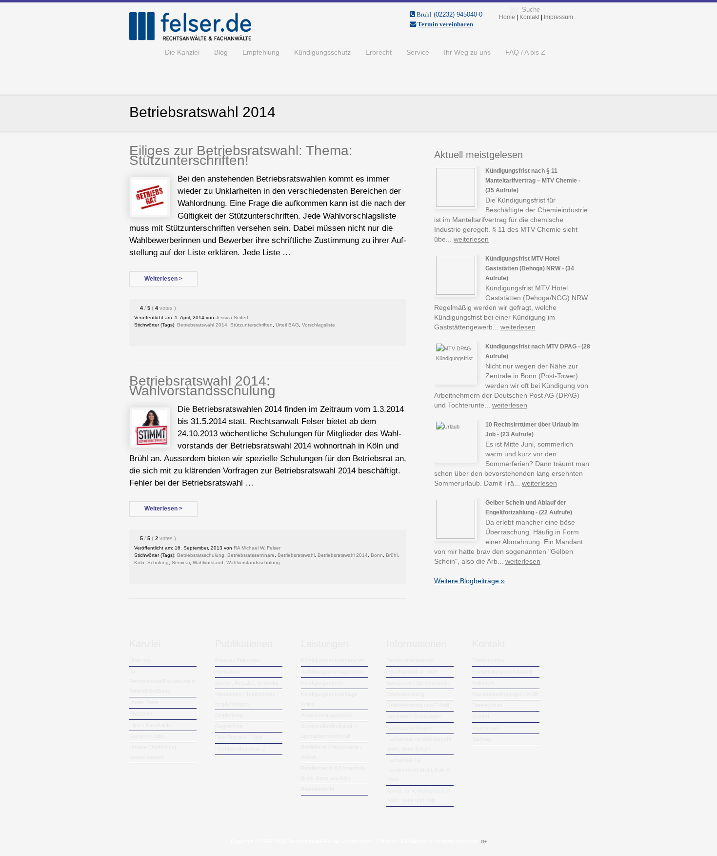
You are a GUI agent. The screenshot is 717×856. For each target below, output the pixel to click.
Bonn (377, 555)
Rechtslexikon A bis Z (240, 749)
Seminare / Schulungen (413, 716)
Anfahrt (480, 716)
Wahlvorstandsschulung (253, 562)
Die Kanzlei (182, 52)
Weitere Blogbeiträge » (469, 581)
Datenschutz (487, 705)
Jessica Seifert (232, 317)
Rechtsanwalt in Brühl (412, 671)
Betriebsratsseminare (251, 555)
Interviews (227, 671)
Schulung (158, 562)
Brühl (392, 555)
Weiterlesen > (163, 278)
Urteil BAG (287, 324)
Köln (139, 562)
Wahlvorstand (208, 562)
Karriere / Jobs (146, 736)
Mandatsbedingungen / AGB (505, 694)
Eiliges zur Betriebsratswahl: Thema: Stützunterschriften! (241, 155)
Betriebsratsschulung (200, 555)
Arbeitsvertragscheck (326, 715)
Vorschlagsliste (318, 324)
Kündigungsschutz (322, 52)
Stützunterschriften (251, 324)
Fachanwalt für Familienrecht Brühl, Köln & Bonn (418, 769)
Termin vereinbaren (445, 24)
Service (417, 52)
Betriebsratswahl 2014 (202, 324)
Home (143, 52)
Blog (221, 52)
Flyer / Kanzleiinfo (150, 725)
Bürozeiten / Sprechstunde (417, 683)
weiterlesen (471, 239)
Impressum (485, 728)
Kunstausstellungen (409, 728)
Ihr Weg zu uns (467, 52)
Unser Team (144, 702)
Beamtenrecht (317, 789)
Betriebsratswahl (296, 555)
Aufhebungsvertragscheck (332, 671)
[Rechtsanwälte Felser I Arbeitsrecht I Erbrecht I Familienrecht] (190, 38)
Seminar (181, 562)
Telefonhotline (488, 660)
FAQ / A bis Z (525, 52)
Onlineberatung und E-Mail (417, 705)
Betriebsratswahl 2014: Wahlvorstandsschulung (202, 385)
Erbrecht (378, 52)
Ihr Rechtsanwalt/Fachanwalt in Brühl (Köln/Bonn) (162, 681)
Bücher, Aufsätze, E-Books (247, 683)
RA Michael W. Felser (257, 547)
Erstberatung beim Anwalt (502, 671)
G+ (484, 841)
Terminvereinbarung (410, 660)
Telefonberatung (405, 694)
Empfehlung (260, 52)
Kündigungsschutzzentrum (332, 660)
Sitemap (481, 739)
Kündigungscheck (322, 683)
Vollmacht (483, 683)
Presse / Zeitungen (237, 660)
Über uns (140, 660)
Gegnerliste (228, 726)
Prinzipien (140, 713)
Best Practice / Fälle (238, 737)
